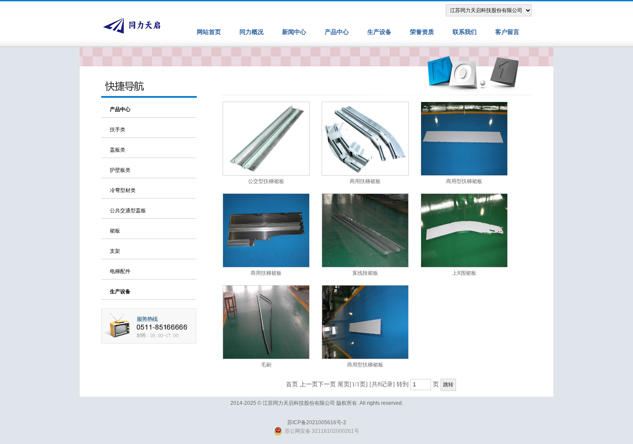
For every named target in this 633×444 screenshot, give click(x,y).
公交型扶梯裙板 (266, 181)
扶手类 (117, 130)
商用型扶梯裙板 (464, 181)
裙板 (115, 231)
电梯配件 (120, 271)
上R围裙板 (464, 273)
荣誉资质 (422, 32)
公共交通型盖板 (128, 211)
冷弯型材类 (123, 190)
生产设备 (379, 32)
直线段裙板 (365, 273)
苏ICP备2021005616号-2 (316, 422)
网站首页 (209, 32)
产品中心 (337, 32)
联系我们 (465, 32)
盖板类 (117, 150)
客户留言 (507, 32)
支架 (115, 251)
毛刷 (266, 365)
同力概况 (251, 32)
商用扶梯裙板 (365, 181)
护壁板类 (120, 170)
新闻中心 (294, 32)
